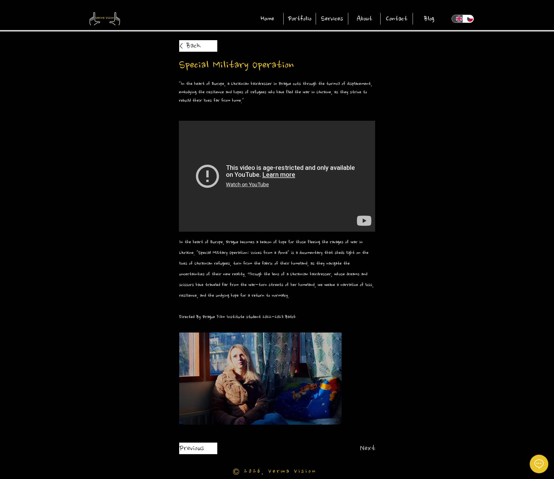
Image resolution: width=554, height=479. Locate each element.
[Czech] (468, 19)
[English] (457, 19)
